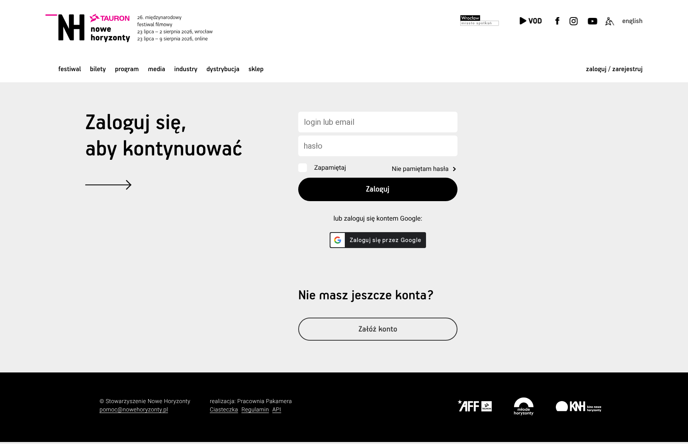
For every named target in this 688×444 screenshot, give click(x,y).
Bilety (98, 69)
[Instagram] (573, 26)
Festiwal (69, 69)
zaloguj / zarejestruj (614, 69)
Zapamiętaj (330, 167)
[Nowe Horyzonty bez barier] (610, 26)
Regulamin (255, 410)
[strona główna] (140, 28)
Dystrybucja (223, 69)
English (632, 21)
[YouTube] (591, 26)
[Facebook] (557, 26)
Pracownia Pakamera (264, 401)
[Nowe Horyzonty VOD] (530, 21)
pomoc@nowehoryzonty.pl (134, 410)
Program (127, 69)
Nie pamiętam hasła (420, 169)
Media (156, 69)
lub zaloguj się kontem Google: (377, 219)
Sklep (256, 69)
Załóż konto (377, 329)
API (276, 410)
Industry (185, 69)
